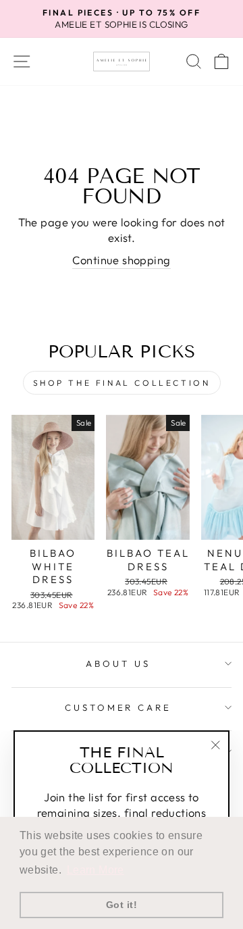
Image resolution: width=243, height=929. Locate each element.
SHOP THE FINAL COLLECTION (122, 383)
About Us (118, 663)
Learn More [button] (95, 870)
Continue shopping (121, 260)
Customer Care (118, 707)
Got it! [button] (121, 904)
